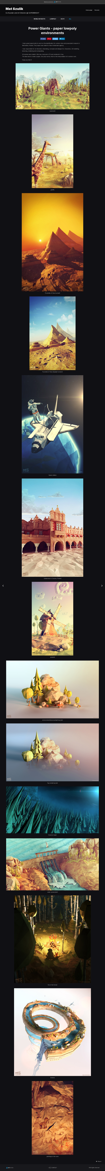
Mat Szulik (14, 9)
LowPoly (53, 19)
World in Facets (39, 19)
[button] (98, 1161)
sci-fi (62, 19)
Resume (97, 10)
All (70, 19)
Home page (89, 10)
